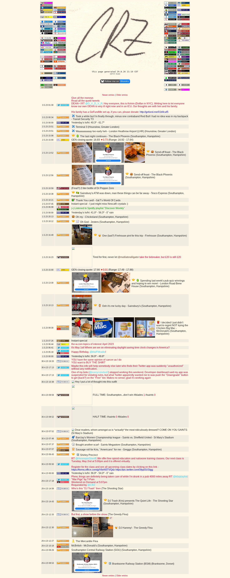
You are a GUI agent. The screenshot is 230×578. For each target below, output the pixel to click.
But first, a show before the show (89, 514)
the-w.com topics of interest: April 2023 (92, 344)
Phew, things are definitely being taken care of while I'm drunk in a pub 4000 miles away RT (122, 476)
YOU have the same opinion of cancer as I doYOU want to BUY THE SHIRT (96, 361)
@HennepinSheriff (85, 458)
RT (73, 458)
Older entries (122, 95)
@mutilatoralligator (128, 257)
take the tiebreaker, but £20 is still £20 (160, 257)
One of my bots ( (80, 372)
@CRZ (91, 485)
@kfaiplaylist (180, 476)
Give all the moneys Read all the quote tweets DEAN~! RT (85, 101)
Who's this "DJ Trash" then (86, 488)
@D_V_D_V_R (93, 103)
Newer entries (108, 95)
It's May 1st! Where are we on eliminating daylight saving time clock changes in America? (120, 347)
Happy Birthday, (80, 352)
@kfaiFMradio (97, 352)
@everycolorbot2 (98, 372)
